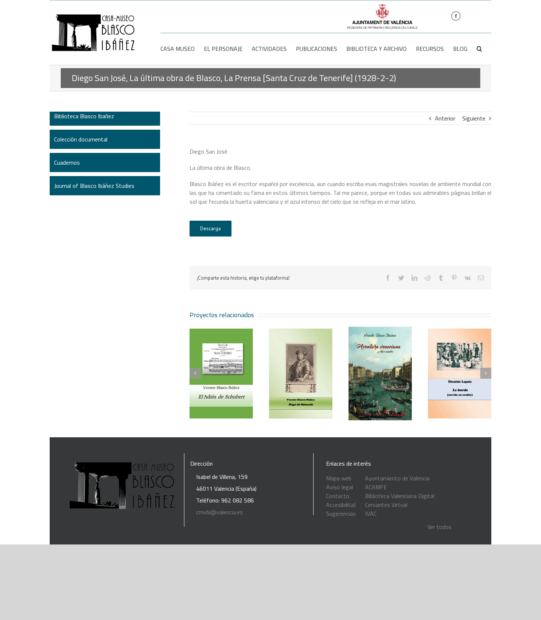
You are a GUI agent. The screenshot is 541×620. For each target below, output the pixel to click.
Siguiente (473, 118)
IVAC (370, 513)
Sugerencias (341, 513)
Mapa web (338, 478)
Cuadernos (67, 162)
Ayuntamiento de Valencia (397, 478)
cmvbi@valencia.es (219, 512)
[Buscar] (479, 48)
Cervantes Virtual (386, 504)
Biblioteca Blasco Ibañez (84, 116)
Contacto (337, 495)
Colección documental (80, 139)
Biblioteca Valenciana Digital (399, 495)
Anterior (445, 118)
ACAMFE (376, 487)
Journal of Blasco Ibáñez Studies (94, 185)
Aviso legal (339, 487)
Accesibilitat (341, 504)
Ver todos (439, 526)
